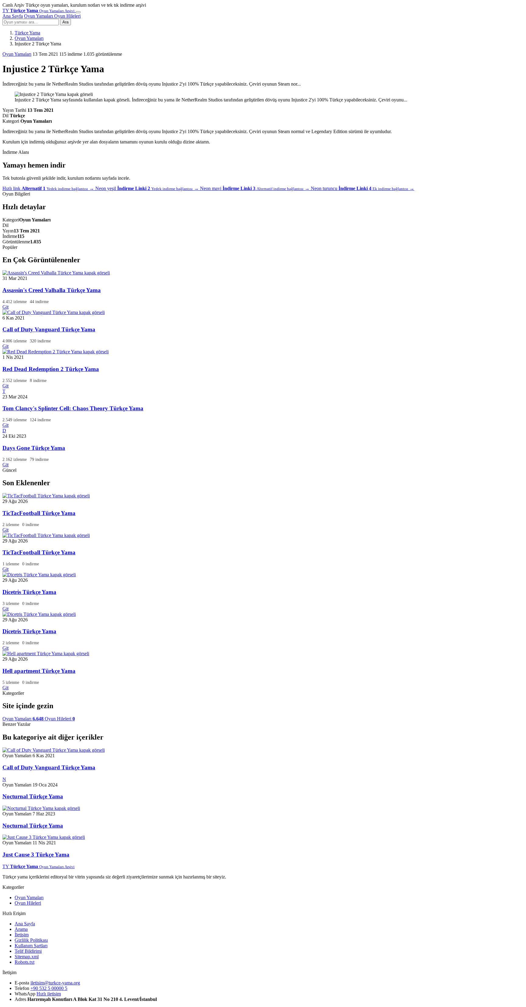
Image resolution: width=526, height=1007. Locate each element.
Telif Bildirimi (28, 951)
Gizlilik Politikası (31, 940)
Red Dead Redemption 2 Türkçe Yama (50, 369)
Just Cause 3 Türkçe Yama (35, 854)
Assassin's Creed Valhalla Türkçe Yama (51, 290)
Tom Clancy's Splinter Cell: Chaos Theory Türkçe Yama (72, 408)
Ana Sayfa (12, 16)
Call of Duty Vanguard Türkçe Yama (48, 329)
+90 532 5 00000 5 (48, 988)
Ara (65, 22)
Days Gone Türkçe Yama (33, 448)
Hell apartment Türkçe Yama (38, 671)
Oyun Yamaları (39, 16)
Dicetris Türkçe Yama (29, 592)
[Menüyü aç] (78, 12)
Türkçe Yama (27, 32)
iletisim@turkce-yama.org (55, 982)
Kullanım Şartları (31, 945)
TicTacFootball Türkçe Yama (38, 513)
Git (5, 306)
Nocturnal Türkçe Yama (32, 796)
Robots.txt (24, 962)
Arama (21, 929)
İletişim (22, 934)
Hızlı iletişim (49, 993)
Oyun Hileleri (67, 16)
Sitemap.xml (27, 956)
